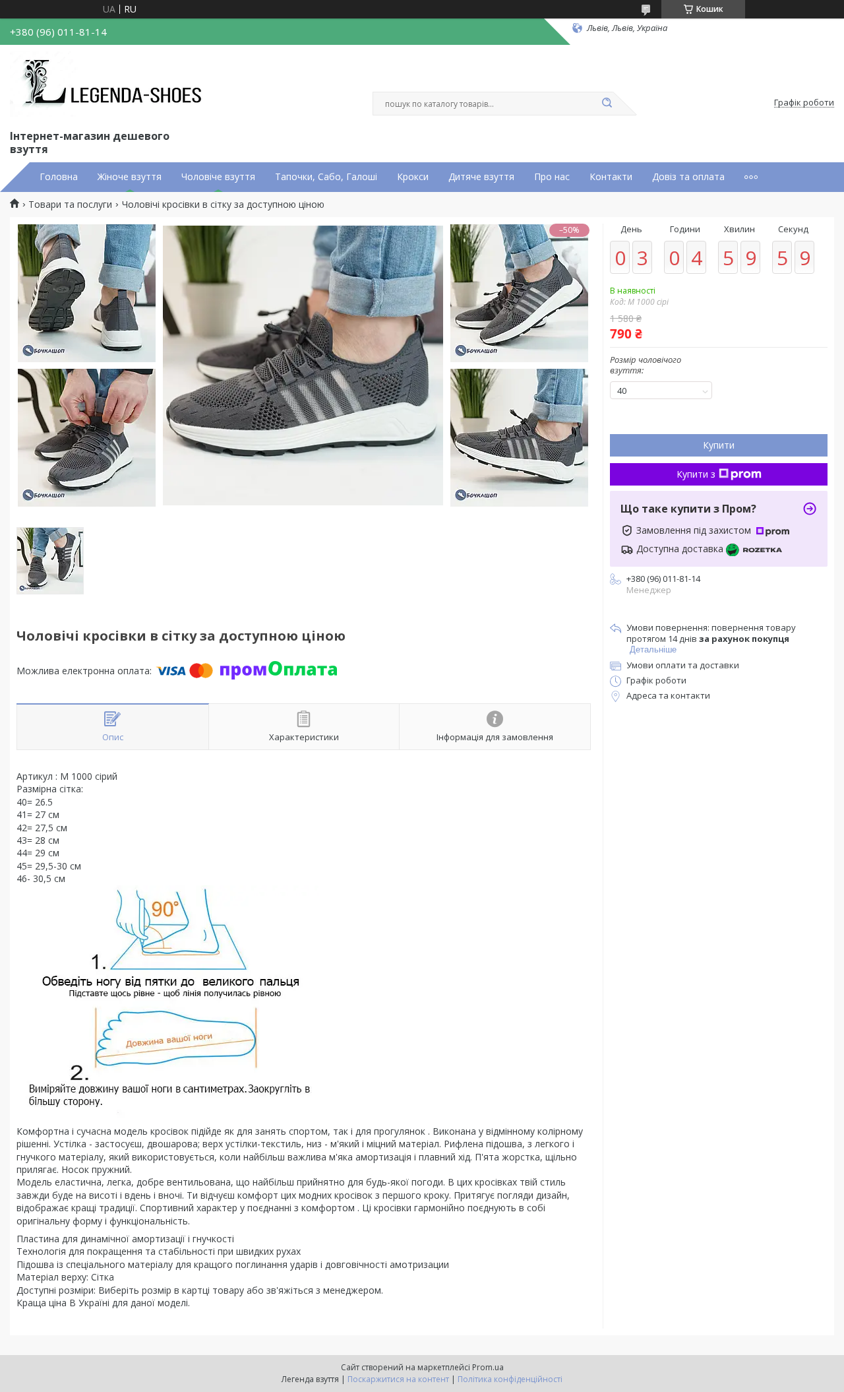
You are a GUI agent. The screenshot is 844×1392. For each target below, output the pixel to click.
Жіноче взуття (130, 176)
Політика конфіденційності (510, 1379)
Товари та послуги (70, 204)
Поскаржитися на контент (398, 1379)
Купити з (696, 474)
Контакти (610, 176)
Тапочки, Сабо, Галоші (326, 176)
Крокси (413, 176)
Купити (719, 445)
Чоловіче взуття (218, 176)
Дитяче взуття (481, 176)
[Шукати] (606, 103)
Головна (59, 176)
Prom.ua (488, 1367)
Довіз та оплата (688, 176)
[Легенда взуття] (109, 84)
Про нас (552, 176)
